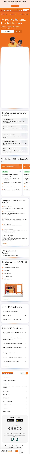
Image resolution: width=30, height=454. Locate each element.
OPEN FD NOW (7, 31)
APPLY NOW (15, 6)
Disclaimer (11, 447)
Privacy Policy (18, 447)
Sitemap (22, 449)
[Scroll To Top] (27, 373)
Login (25, 10)
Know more (12, 28)
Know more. (10, 451)
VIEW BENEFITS (6, 299)
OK (16, 451)
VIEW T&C (5, 243)
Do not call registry (20, 445)
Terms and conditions (10, 445)
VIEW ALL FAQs (6, 365)
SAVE (19, 31)
